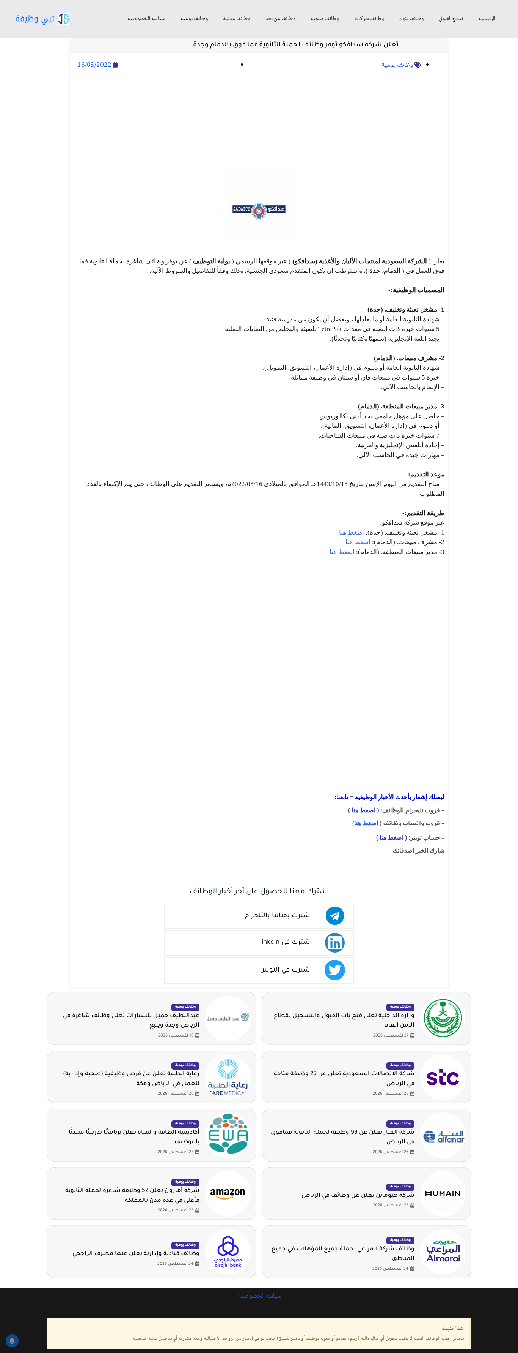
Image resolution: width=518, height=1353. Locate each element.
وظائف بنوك (411, 19)
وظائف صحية (325, 19)
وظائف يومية (194, 19)
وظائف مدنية (236, 19)
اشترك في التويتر (287, 970)
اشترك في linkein (286, 942)
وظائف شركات (369, 19)
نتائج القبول (451, 19)
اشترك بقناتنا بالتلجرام (278, 916)
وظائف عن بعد (280, 19)
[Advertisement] (259, 122)
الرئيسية (486, 19)
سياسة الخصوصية (146, 19)
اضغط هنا (351, 532)
